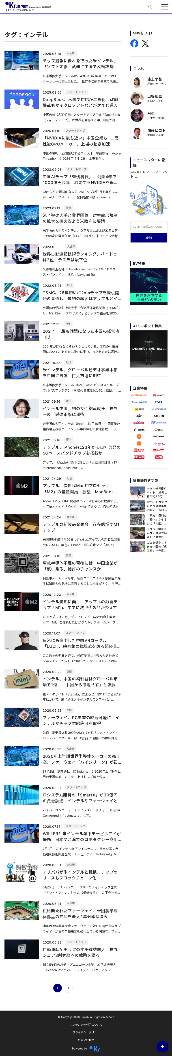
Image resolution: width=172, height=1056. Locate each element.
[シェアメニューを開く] (162, 1046)
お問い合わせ (86, 1040)
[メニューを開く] (164, 6)
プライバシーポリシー (86, 1032)
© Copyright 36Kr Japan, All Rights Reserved (86, 1017)
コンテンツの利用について (86, 1024)
